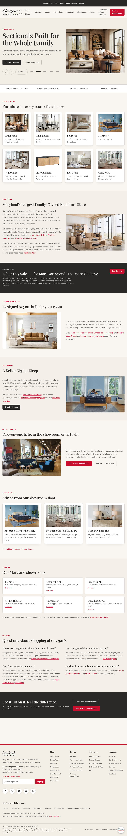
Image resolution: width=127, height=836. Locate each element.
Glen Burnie (37, 808)
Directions (8, 588)
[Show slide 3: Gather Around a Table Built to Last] (45, 71)
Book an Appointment (117, 12)
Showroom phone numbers (103, 12)
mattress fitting (90, 673)
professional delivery (38, 235)
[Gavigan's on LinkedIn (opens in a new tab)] (33, 791)
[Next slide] (11, 71)
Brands (47, 12)
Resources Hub (95, 756)
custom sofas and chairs (83, 332)
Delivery (73, 756)
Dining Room (54, 760)
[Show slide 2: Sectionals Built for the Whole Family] (38, 71)
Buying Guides (94, 760)
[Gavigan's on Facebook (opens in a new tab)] (5, 791)
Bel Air (5, 808)
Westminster (59, 808)
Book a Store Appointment (78, 463)
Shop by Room (27, 12)
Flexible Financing (109, 89)
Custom (38, 12)
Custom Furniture (76, 770)
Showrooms (81, 12)
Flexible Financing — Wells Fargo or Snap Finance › (63, 3)
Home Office (54, 770)
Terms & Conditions (101, 830)
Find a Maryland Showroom (86, 701)
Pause (23, 72)
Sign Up (40, 781)
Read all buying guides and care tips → (17, 549)
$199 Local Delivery (79, 89)
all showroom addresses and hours (45, 658)
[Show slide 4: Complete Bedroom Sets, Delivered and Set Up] (51, 71)
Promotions (58, 12)
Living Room (54, 756)
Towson (48, 808)
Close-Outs (54, 781)
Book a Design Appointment (86, 708)
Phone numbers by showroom (78, 808)
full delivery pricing (110, 658)
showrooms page (54, 816)
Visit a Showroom (32, 62)
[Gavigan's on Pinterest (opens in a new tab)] (19, 791)
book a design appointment (92, 336)
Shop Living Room (12, 62)
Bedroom (53, 763)
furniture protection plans (26, 238)
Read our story (30, 253)
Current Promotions (116, 770)
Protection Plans (76, 767)
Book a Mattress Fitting (105, 463)
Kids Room (54, 777)
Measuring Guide (95, 763)
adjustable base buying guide (33, 397)
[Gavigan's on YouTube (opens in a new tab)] (26, 791)
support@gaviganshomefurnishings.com (17, 772)
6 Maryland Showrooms (48, 89)
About (92, 12)
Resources (70, 12)
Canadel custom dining (103, 332)
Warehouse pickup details (99, 617)
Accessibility (113, 830)
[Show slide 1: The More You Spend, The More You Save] (32, 71)
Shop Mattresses (11, 407)
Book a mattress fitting (33, 394)
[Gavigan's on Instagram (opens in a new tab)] (12, 791)
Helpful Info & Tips (96, 767)
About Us (112, 756)
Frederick (26, 808)
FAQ (90, 770)
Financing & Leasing (77, 763)
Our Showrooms (115, 760)
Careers (112, 767)
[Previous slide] (5, 71)
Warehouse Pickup (76, 760)
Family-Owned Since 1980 (17, 89)
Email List (112, 774)
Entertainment (55, 774)
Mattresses (54, 767)
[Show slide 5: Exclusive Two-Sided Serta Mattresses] (57, 71)
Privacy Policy (89, 830)
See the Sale (117, 271)
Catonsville (15, 808)
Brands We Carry (115, 763)
